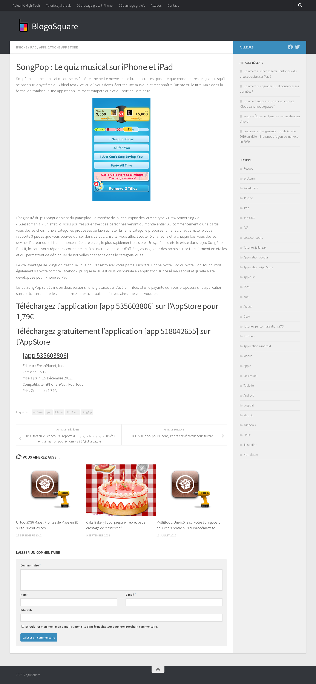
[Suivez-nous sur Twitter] (297, 47)
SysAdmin (250, 178)
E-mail (131, 594)
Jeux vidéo (251, 376)
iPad (33, 47)
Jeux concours (253, 238)
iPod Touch (72, 412)
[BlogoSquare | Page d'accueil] (48, 25)
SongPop (87, 412)
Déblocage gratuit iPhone (95, 5)
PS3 (246, 228)
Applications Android (257, 346)
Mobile (248, 356)
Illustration (250, 445)
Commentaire (30, 565)
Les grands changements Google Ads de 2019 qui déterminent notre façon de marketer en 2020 (269, 136)
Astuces (156, 5)
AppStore (38, 412)
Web (246, 297)
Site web (26, 610)
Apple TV (249, 277)
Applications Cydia (256, 257)
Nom (24, 594)
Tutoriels (249, 336)
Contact (173, 5)
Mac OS (248, 415)
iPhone (21, 47)
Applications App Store (58, 47)
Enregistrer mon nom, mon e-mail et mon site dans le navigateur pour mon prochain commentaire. (91, 626)
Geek (247, 316)
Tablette (249, 386)
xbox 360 (249, 218)
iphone (59, 412)
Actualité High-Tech (26, 5)
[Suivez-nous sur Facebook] (290, 47)
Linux (247, 435)
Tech (247, 287)
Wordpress (251, 188)
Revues (248, 168)
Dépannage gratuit (132, 5)
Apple (247, 366)
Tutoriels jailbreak (58, 5)
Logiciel (249, 405)
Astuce (248, 307)
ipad (49, 412)
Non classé (251, 455)
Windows (250, 425)
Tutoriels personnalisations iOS (264, 326)
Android (249, 395)
